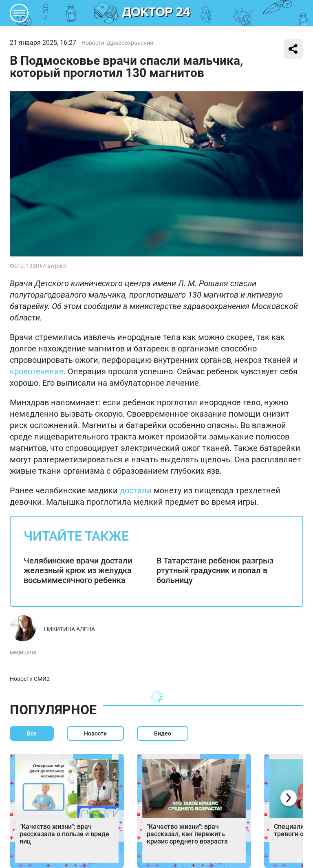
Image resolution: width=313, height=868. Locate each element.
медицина (23, 652)
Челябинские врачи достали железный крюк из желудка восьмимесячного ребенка (78, 570)
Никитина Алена (69, 629)
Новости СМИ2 (30, 679)
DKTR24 (156, 13)
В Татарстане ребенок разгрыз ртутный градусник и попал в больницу (214, 570)
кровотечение (37, 371)
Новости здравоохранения (117, 43)
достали (136, 490)
